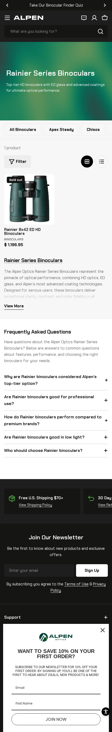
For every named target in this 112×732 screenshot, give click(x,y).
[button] (7, 5)
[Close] (102, 630)
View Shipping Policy (35, 505)
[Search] (100, 31)
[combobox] (56, 31)
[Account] (94, 18)
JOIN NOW (56, 719)
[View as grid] (87, 161)
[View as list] (101, 161)
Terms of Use (76, 584)
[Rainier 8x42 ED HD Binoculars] (29, 199)
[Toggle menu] (7, 18)
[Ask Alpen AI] (84, 18)
